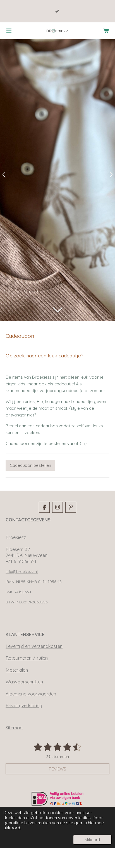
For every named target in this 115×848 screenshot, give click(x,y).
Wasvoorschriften (24, 682)
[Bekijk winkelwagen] (106, 30)
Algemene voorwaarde (30, 694)
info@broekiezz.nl (22, 571)
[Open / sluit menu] (9, 30)
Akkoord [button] (92, 839)
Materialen (17, 670)
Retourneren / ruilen (27, 658)
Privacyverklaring (24, 705)
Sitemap (14, 727)
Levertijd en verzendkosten (34, 646)
